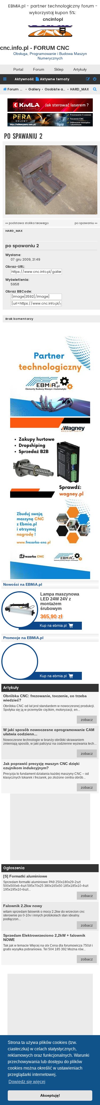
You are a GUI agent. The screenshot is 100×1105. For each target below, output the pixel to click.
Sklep (58, 69)
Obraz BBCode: (18, 291)
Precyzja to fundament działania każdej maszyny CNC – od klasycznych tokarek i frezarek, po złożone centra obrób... (48, 775)
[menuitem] (52, 79)
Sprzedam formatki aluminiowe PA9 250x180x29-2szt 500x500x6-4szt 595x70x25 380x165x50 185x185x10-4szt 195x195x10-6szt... (48, 886)
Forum (38, 69)
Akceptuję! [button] (50, 1095)
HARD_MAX (14, 231)
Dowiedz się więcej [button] (27, 1081)
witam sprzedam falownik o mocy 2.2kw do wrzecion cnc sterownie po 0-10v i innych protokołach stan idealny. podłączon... (48, 915)
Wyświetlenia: (17, 279)
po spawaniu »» (86, 223)
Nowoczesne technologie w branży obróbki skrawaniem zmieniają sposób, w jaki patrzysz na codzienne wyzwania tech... (50, 742)
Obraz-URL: (15, 266)
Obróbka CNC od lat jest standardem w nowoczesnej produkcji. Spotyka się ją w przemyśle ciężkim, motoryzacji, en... (49, 708)
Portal (18, 69)
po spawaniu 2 (23, 136)
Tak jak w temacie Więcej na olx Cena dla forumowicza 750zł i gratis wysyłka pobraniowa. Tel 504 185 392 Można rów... (48, 947)
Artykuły (80, 69)
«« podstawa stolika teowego (27, 223)
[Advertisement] (50, 826)
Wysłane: (13, 255)
